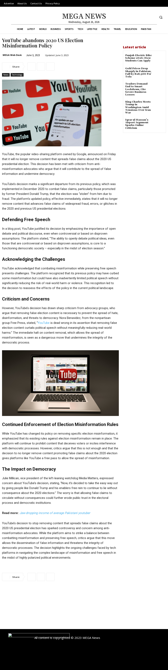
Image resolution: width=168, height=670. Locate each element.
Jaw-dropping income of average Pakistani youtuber (54, 513)
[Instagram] (144, 17)
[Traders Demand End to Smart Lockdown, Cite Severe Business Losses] (159, 87)
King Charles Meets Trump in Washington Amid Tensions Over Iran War (138, 107)
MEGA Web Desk (12, 54)
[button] (161, 17)
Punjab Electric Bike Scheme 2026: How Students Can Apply (138, 58)
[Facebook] (137, 17)
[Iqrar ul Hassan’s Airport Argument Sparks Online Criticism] (159, 124)
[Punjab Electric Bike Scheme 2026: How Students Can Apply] (159, 59)
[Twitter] (152, 17)
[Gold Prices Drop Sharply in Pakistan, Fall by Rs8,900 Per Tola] (159, 72)
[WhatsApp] (50, 66)
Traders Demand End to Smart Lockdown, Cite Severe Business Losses (136, 89)
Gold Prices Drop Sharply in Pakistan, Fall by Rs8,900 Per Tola (138, 72)
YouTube (44, 323)
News (5, 74)
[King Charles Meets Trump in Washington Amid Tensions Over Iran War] (159, 106)
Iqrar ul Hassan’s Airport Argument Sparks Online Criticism (136, 124)
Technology (17, 74)
